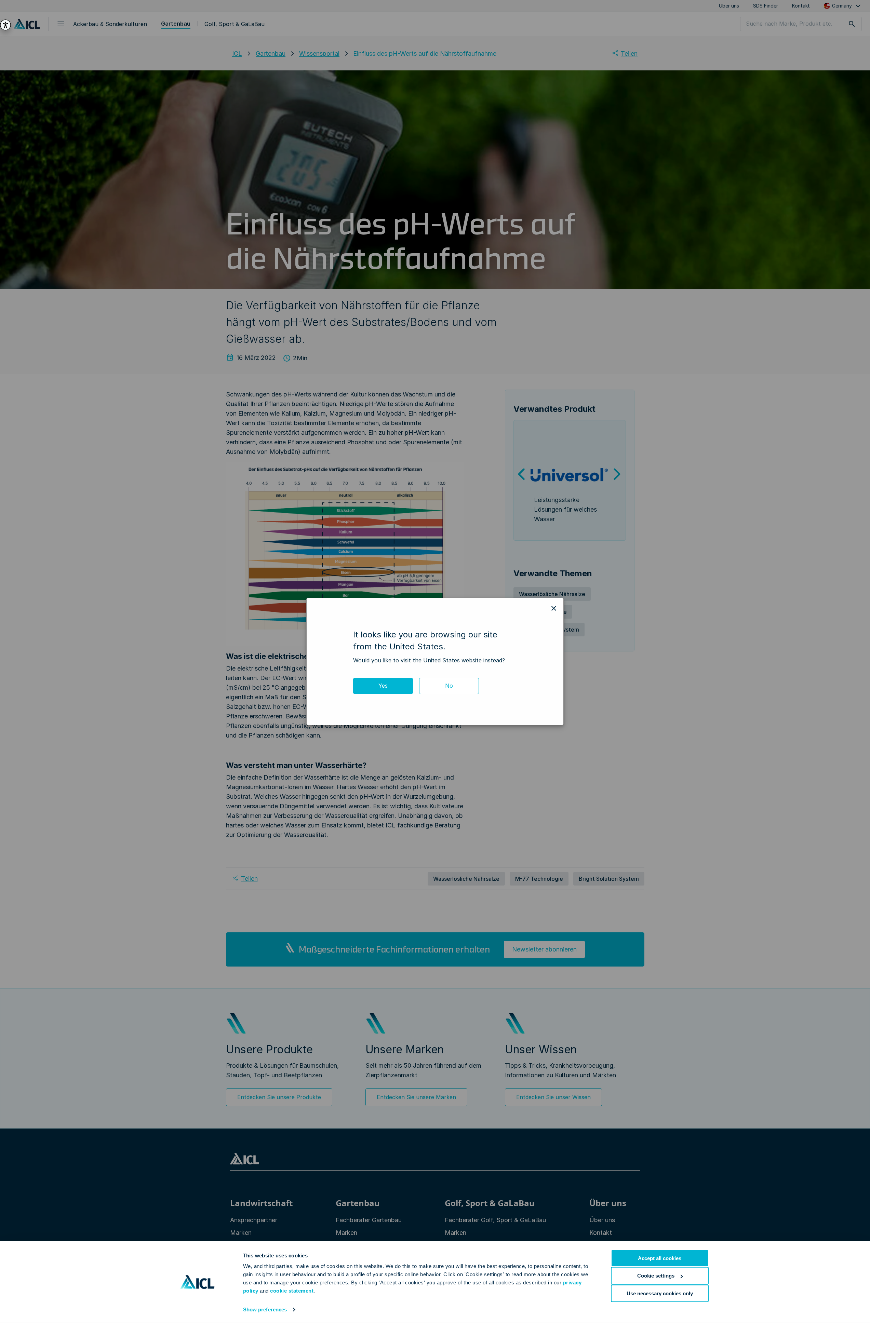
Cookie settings (655, 1276)
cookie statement (291, 1291)
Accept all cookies (659, 1258)
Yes (383, 685)
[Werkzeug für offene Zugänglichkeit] (5, 24)
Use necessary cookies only (660, 1293)
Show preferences (265, 1309)
